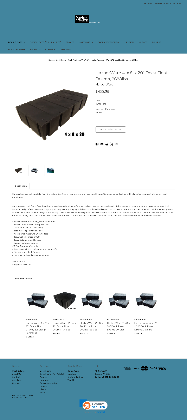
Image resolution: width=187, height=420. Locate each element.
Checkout (65, 49)
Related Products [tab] (23, 278)
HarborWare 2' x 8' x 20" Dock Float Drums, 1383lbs (91, 326)
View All (70, 380)
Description (21, 186)
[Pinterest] (116, 144)
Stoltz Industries (75, 377)
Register (170, 3)
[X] (111, 144)
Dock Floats (15, 42)
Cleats (143, 42)
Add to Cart (64, 303)
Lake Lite (71, 374)
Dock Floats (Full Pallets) (45, 42)
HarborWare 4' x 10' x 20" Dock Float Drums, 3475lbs (145, 326)
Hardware (84, 42)
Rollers (156, 42)
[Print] (106, 144)
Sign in (158, 3)
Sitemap (16, 383)
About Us (35, 49)
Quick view (37, 301)
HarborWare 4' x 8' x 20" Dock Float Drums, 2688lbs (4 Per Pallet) (37, 328)
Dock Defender (16, 49)
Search (148, 3)
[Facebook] (97, 144)
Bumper (130, 42)
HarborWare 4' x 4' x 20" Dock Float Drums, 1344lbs (64, 326)
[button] (93, 406)
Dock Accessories (108, 42)
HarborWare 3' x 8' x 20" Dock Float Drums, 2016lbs (118, 326)
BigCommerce (27, 395)
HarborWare (73, 371)
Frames (70, 42)
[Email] (102, 144)
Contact (50, 49)
